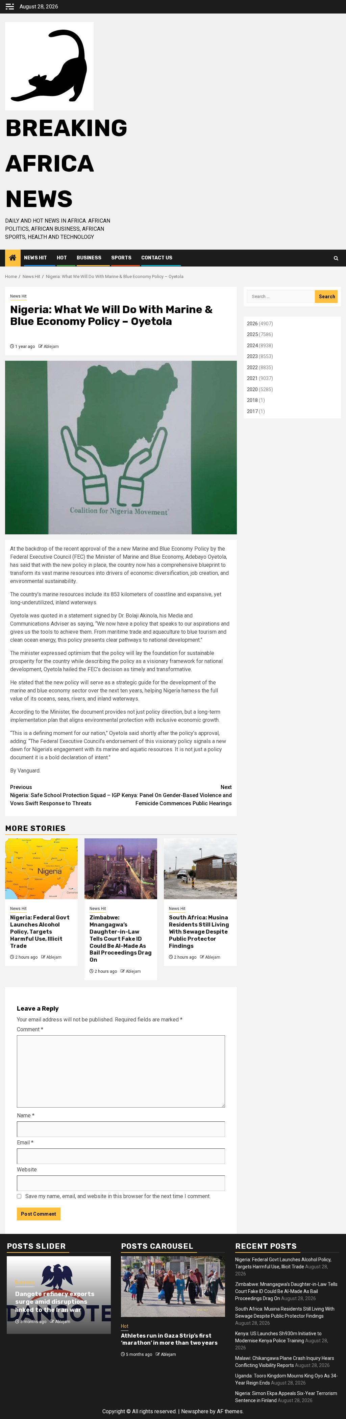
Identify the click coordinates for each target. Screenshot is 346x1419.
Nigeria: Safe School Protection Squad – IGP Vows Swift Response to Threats (65, 795)
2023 (252, 356)
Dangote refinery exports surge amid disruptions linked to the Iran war (55, 1302)
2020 (252, 389)
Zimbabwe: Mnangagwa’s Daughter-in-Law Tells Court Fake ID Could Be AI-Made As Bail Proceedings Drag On (121, 938)
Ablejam (51, 346)
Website (27, 1169)
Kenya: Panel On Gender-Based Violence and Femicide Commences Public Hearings (177, 795)
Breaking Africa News (66, 163)
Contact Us (156, 258)
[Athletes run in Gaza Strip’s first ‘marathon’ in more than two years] (173, 1286)
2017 (252, 411)
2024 (252, 346)
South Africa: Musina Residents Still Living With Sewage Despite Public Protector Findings (199, 931)
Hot (62, 258)
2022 (252, 367)
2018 (252, 400)
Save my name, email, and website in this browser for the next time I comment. (118, 1196)
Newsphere (194, 1411)
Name (25, 1115)
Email (25, 1142)
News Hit (35, 258)
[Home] (13, 258)
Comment (30, 1029)
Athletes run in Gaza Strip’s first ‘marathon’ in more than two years (169, 1339)
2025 (252, 334)
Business (89, 258)
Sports (121, 258)
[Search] (336, 258)
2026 (252, 324)
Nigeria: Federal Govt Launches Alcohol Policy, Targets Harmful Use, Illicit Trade (40, 931)
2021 (252, 378)
